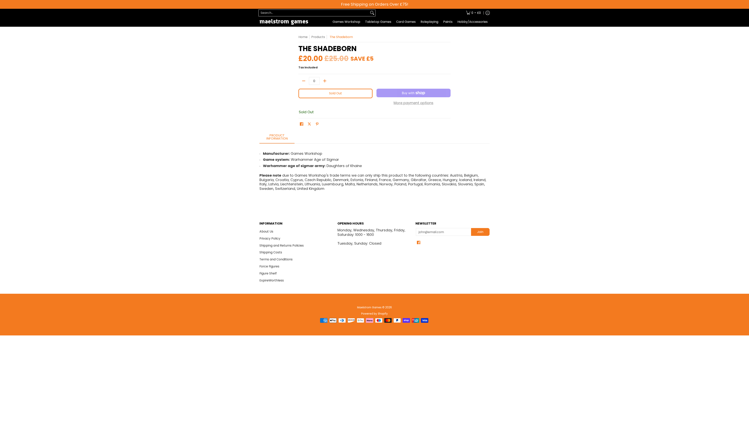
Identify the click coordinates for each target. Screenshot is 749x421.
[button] (301, 124)
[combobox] (314, 13)
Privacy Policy (269, 238)
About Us (266, 231)
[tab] (277, 138)
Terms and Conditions (276, 259)
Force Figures (269, 266)
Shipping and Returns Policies (281, 245)
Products (318, 37)
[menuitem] (473, 13)
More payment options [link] (413, 103)
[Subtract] (303, 80)
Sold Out (335, 93)
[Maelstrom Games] (283, 22)
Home (303, 37)
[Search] (372, 13)
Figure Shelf (268, 273)
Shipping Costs (270, 252)
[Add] (324, 80)
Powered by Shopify (374, 314)
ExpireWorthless (271, 280)
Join (480, 232)
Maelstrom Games (369, 307)
